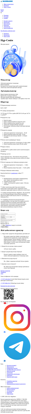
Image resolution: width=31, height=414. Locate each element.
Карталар (6, 25)
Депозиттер (7, 26)
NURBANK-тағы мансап (14, 369)
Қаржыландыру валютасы (9, 105)
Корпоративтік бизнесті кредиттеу (16, 384)
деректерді (8, 225)
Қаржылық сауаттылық (13, 374)
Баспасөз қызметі (11, 365)
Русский (6, 16)
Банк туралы (7, 7)
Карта (2, 9)
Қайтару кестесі (6, 154)
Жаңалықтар (10, 367)
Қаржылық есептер (12, 368)
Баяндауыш (10, 393)
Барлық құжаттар (5, 270)
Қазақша (6, 15)
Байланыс (9, 375)
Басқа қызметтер (8, 28)
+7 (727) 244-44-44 (6, 279)
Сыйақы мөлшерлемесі (8, 110)
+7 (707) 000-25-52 (6, 283)
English (6, 18)
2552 (2, 11)
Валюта (3, 223)
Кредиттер (7, 22)
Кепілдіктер (7, 23)
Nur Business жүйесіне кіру (8, 30)
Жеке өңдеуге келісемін (11, 225)
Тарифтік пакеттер (12, 381)
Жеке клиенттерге (9, 4)
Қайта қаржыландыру (13, 388)
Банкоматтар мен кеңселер (8, 286)
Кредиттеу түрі (6, 117)
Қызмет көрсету (8, 21)
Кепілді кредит (11, 389)
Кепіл (3, 176)
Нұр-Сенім (7, 36)
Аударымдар (10, 391)
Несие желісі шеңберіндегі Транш (11, 140)
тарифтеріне (14, 173)
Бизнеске (6, 5)
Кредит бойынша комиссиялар (10, 170)
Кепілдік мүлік (11, 371)
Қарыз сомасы (6, 146)
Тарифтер (3, 272)
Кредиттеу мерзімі (7, 130)
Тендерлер (10, 372)
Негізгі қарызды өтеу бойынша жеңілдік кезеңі (14, 162)
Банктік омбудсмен (12, 377)
